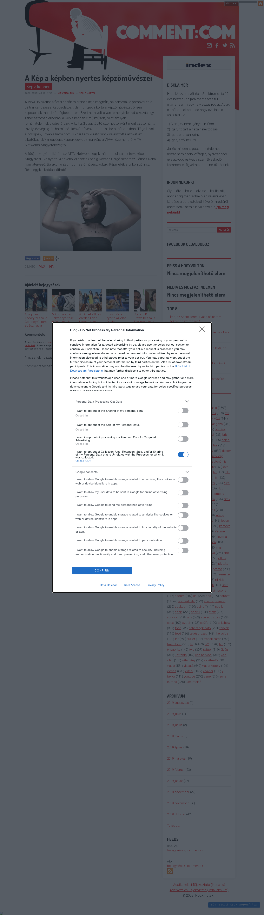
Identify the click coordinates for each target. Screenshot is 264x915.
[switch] (183, 410)
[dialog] (132, 457)
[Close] (203, 330)
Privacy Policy (155, 585)
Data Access (132, 585)
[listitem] (132, 401)
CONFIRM (102, 570)
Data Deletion (109, 585)
